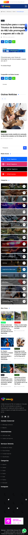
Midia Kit (4, 427)
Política (4, 479)
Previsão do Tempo (7, 447)
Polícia (4, 473)
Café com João (6, 435)
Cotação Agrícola (6, 453)
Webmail (3, 530)
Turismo (17, 375)
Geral (14, 11)
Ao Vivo (6, 2)
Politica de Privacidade (7, 533)
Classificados (5, 456)
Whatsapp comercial (7, 424)
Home (3, 11)
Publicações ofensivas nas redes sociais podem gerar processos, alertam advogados (6, 381)
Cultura (4, 467)
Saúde (3, 470)
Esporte (3, 322)
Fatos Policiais (6, 450)
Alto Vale (3, 131)
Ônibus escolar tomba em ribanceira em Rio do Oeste (20, 326)
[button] (2, 99)
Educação (4, 482)
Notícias (9, 11)
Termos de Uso (20, 533)
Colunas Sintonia (5, 348)
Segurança (17, 322)
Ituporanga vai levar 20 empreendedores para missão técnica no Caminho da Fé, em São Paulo (20, 381)
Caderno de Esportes (7, 438)
